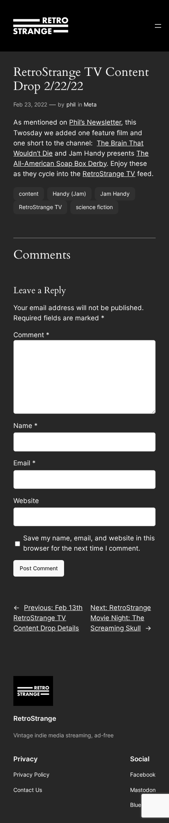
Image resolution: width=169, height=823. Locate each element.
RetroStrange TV (109, 174)
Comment (31, 335)
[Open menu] (158, 26)
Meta (90, 104)
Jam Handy (115, 193)
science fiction (94, 207)
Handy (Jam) (69, 193)
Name (25, 426)
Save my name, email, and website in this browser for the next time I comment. (89, 543)
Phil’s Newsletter (95, 122)
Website (26, 501)
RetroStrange (34, 718)
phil (70, 104)
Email (24, 463)
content (29, 193)
